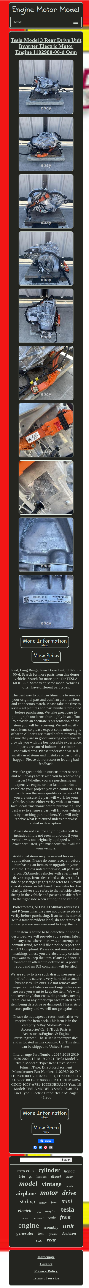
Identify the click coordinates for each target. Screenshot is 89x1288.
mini (67, 1201)
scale (52, 1218)
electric (25, 1210)
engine (28, 1225)
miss (39, 1212)
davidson (69, 1233)
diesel (56, 1176)
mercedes (25, 1170)
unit (68, 1225)
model (28, 1183)
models (69, 1186)
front (65, 1217)
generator (25, 1233)
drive (69, 1192)
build (39, 1241)
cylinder (49, 1170)
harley (43, 1202)
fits (30, 1177)
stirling (27, 1201)
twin (22, 1176)
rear (51, 1240)
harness (42, 1176)
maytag (51, 1211)
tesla (67, 1209)
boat (41, 1233)
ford (54, 1202)
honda (69, 1171)
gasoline (53, 1233)
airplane (26, 1193)
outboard (38, 1218)
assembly (51, 1227)
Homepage (46, 1257)
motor (49, 1192)
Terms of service (46, 1278)
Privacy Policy (46, 1271)
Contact (46, 1264)
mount (25, 1218)
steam (69, 1176)
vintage (52, 1183)
